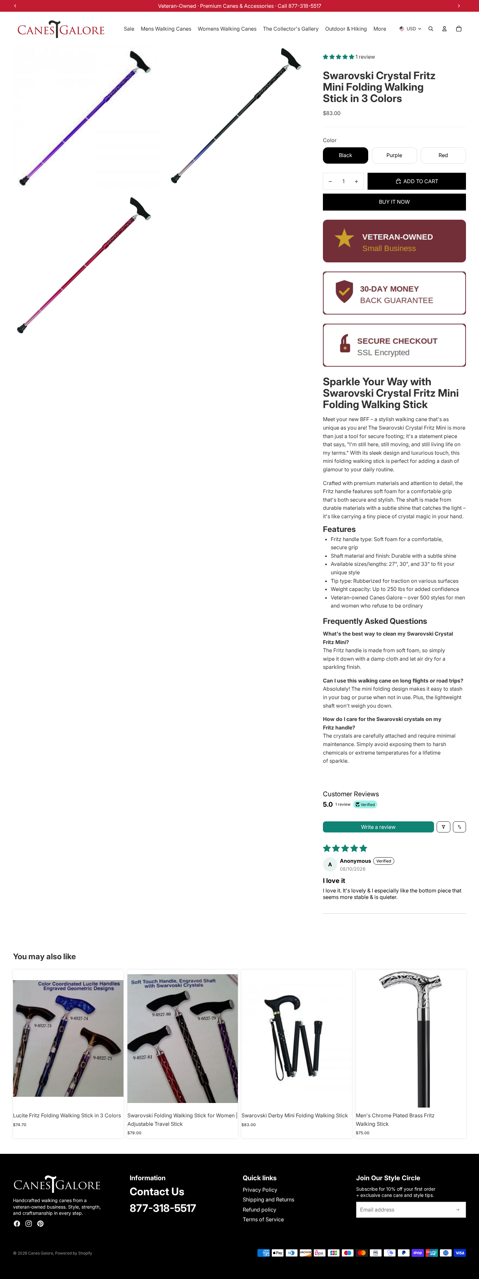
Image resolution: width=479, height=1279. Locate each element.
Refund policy (259, 1209)
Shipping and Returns (268, 1199)
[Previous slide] (23, 1038)
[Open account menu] (444, 29)
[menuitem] (379, 28)
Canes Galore (40, 1253)
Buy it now (394, 201)
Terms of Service (263, 1219)
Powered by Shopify (73, 1253)
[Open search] (431, 29)
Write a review (378, 827)
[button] (339, 56)
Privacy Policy (260, 1189)
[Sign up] (458, 1210)
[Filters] (443, 826)
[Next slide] (113, 1038)
